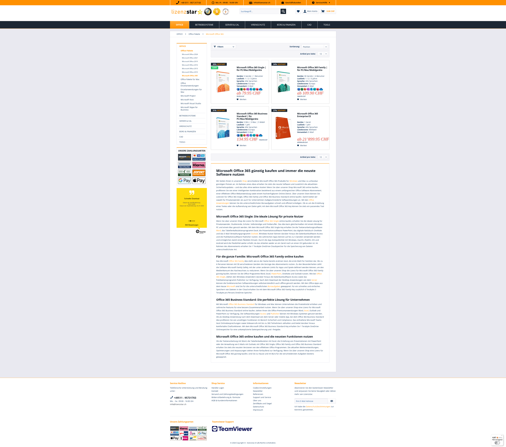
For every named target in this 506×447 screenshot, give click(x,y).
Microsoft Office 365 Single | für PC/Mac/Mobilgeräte (251, 68)
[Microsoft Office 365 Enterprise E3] (283, 128)
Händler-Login (217, 388)
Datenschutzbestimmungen (318, 406)
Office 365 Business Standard (241, 304)
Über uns (257, 400)
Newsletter (258, 391)
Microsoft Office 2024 (190, 54)
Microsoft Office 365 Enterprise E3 (307, 115)
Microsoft (231, 286)
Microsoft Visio (187, 99)
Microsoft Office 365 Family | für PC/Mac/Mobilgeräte (312, 68)
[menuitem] (263, 11)
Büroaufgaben (274, 286)
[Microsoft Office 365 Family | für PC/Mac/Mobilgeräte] (283, 82)
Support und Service (262, 397)
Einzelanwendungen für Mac (191, 90)
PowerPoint (276, 273)
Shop (244, 181)
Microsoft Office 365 (190, 76)
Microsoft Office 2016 (190, 65)
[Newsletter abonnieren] (332, 401)
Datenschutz (258, 406)
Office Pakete (187, 50)
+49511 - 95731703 (184, 397)
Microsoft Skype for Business (189, 108)
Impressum (258, 410)
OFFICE (182, 46)
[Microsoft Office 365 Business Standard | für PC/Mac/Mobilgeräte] (223, 128)
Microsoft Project (188, 96)
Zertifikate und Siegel (262, 403)
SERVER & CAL (185, 121)
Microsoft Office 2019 (190, 61)
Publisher (275, 313)
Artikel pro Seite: (308, 54)
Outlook (254, 233)
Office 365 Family (236, 261)
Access (263, 313)
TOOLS (182, 142)
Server (314, 280)
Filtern (220, 46)
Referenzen (258, 394)
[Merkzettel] (298, 11)
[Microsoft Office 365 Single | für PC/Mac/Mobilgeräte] (223, 82)
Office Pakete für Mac (190, 79)
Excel (306, 310)
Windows (294, 181)
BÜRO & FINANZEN (187, 131)
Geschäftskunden (293, 2)
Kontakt (214, 391)
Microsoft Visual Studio (191, 103)
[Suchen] (283, 11)
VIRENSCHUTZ (185, 126)
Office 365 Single (271, 221)
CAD (181, 136)
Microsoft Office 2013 (190, 68)
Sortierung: (295, 46)
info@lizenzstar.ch (262, 2)
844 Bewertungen (191, 225)
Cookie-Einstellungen (262, 388)
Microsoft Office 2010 (190, 72)
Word (218, 230)
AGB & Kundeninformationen (224, 400)
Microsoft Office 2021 (190, 58)
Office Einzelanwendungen (190, 84)
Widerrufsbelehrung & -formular (225, 397)
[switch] (497, 442)
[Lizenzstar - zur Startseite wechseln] (187, 12)
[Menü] (501, 436)
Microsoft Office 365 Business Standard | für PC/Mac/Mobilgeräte (252, 116)
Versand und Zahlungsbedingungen (227, 394)
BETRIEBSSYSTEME (187, 115)
